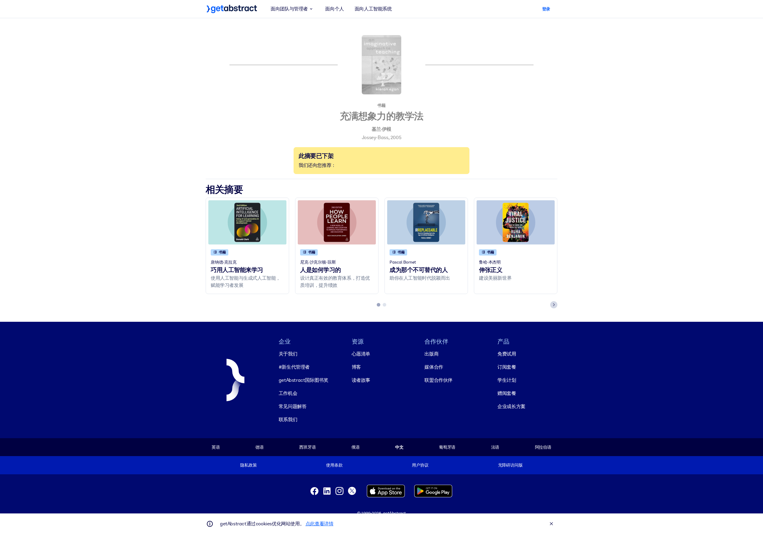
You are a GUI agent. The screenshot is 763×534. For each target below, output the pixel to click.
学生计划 (506, 380)
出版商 (431, 354)
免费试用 (506, 354)
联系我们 (288, 419)
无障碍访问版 (510, 465)
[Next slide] (553, 304)
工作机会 (288, 393)
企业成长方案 (511, 406)
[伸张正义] (516, 222)
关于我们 (288, 354)
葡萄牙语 (447, 447)
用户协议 (420, 465)
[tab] (378, 305)
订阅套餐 (506, 367)
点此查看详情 (319, 524)
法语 (495, 447)
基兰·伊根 (381, 129)
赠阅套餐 (506, 393)
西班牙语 (307, 447)
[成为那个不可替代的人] (426, 222)
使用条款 (334, 465)
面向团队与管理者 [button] (289, 9)
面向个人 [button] (334, 9)
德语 (259, 447)
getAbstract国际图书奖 (303, 380)
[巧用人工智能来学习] (247, 222)
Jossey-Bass (375, 137)
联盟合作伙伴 (438, 380)
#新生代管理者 (294, 367)
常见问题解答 (293, 406)
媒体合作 (433, 367)
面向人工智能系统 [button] (373, 9)
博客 (356, 367)
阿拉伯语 (543, 447)
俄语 (355, 447)
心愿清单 (361, 354)
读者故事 (361, 380)
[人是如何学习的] (337, 222)
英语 (216, 447)
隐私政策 (248, 465)
